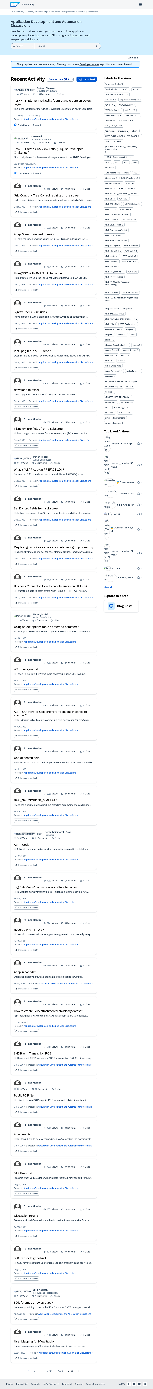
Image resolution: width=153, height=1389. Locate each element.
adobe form (110, 402)
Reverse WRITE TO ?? (29, 929)
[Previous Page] (29, 1371)
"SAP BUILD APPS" (126, 105)
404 (134, 162)
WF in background (26, 669)
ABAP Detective (128, 220)
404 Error (109, 168)
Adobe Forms (126, 402)
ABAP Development (113, 225)
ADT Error (109, 413)
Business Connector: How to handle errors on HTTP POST (53, 586)
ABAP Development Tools (115, 230)
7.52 (135, 173)
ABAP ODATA (130, 251)
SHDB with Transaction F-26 (32, 1053)
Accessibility (110, 355)
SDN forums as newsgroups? (33, 1302)
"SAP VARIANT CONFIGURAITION (118, 120)
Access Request (130, 350)
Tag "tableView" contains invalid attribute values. (46, 887)
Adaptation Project (113, 387)
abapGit (129, 329)
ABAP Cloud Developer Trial (116, 214)
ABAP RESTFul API (129, 293)
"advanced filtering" (113, 84)
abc (132, 335)
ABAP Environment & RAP (115, 241)
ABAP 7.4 (108, 188)
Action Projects (133, 371)
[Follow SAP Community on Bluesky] (134, 1384)
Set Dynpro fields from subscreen (36, 508)
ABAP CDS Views (131, 204)
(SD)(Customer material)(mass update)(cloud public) (121, 147)
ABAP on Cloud (111, 256)
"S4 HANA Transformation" (116, 94)
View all (108, 587)
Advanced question (113, 423)
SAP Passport (23, 1173)
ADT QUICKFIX (124, 413)
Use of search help (27, 757)
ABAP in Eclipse (130, 246)
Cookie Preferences (95, 1384)
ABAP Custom (110, 220)
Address (108, 392)
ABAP (128, 183)
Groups (30, 12)
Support (79, 1384)
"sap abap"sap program (129, 100)
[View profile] (24, 89)
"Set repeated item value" (115, 131)
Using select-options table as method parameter (46, 626)
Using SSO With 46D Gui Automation (38, 273)
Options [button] (132, 58)
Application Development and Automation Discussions (50, 119)
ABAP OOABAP (111, 261)
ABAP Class (109, 209)
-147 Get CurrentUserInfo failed (118, 157)
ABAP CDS (123, 199)
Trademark (67, 1384)
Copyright (35, 1384)
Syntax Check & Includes (30, 312)
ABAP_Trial (109, 324)
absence (108, 340)
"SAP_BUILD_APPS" (113, 126)
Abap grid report (111, 246)
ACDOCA (108, 361)
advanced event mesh (114, 418)
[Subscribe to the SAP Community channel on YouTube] (139, 1384)
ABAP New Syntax (112, 251)
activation (109, 376)
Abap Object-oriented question (34, 234)
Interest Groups (41, 12)
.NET (107, 162)
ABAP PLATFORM (129, 261)
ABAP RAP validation (113, 277)
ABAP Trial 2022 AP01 (114, 314)
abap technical (111, 309)
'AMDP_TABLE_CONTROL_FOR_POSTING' (122, 136)
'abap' (134, 131)
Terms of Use (22, 1384)
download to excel (26, 389)
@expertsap (110, 178)
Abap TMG (127, 309)
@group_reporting (112, 183)
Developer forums (89, 64)
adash (128, 387)
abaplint (108, 335)
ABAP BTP (109, 199)
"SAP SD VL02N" (131, 115)
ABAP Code (21, 844)
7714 (49, 1371)
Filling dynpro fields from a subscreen (39, 428)
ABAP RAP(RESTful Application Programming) (117, 283)
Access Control (111, 350)
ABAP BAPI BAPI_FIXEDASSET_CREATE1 (121, 194)
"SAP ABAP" (109, 100)
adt (106, 407)
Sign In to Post (86, 79)
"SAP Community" (112, 115)
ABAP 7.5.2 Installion (127, 188)
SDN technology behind (30, 1258)
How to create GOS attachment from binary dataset (48, 1011)
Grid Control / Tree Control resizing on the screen (47, 195)
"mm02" (136, 89)
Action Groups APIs (113, 371)
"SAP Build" (129, 110)
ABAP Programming (113, 272)
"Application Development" (116, 89)
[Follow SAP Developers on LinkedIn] (145, 1384)
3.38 (116, 162)
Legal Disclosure (51, 1384)
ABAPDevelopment (112, 329)
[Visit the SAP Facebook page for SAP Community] (128, 1384)
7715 (60, 1371)
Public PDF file (24, 1095)
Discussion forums (26, 1215)
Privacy (9, 1384)
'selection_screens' (113, 141)
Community (28, 4)
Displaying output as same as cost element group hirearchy (53, 547)
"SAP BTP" (109, 105)
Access (136, 345)
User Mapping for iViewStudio (34, 1341)
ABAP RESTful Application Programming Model (121, 299)
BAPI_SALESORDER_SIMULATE (35, 800)
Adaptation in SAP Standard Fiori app (120, 381)
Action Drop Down (112, 366)
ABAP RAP (132, 272)
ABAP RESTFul (111, 293)
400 (125, 162)
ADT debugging (120, 407)
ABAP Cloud (125, 209)
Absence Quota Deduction (116, 345)
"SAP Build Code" (112, 110)
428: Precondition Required (116, 173)
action (120, 361)
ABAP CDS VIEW (111, 204)
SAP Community (17, 12)
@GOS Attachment (129, 178)
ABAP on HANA (129, 256)
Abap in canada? (25, 972)
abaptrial (121, 335)
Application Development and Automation (68, 12)
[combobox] (68, 46)
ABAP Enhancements (113, 235)
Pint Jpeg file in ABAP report (32, 351)
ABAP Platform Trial (113, 267)
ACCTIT (124, 355)
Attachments (22, 1134)
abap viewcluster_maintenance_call (120, 319)
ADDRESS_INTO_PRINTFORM (117, 397)
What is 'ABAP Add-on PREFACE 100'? (39, 469)
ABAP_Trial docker (127, 324)
